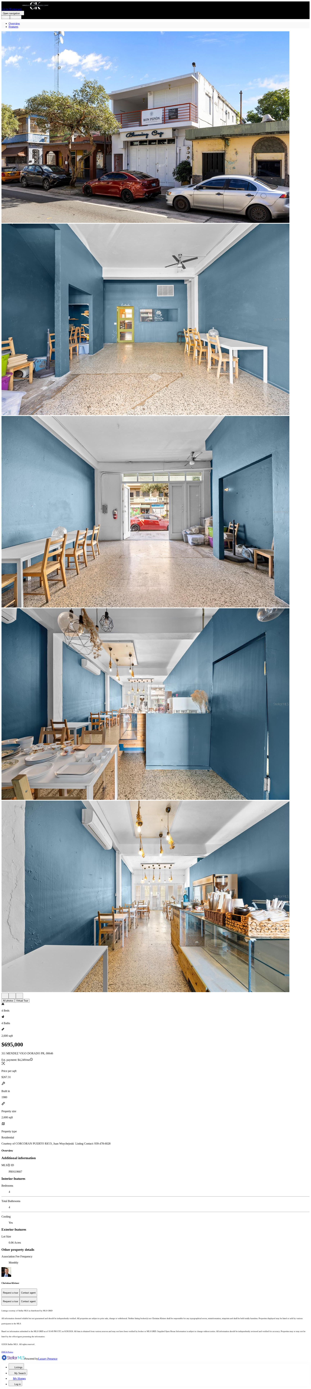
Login (5, 17)
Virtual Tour (22, 1000)
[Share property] (19, 996)
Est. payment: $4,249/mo (15, 1059)
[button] (155, 127)
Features (13, 26)
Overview (14, 23)
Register (15, 17)
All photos (8, 1000)
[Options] (5, 996)
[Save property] (12, 996)
